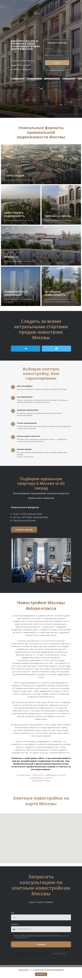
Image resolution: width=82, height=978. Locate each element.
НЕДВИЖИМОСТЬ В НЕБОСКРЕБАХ (15, 293)
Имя (12, 912)
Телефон (14, 924)
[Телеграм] (25, 349)
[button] (24, 530)
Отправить (57, 63)
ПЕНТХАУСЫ (11, 257)
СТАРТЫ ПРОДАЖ (14, 175)
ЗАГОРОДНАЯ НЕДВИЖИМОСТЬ (54, 293)
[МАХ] (56, 349)
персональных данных (59, 953)
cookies (30, 970)
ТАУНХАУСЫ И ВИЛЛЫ (57, 216)
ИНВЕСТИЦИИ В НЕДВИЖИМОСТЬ (14, 214)
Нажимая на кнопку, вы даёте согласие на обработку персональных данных (57, 68)
